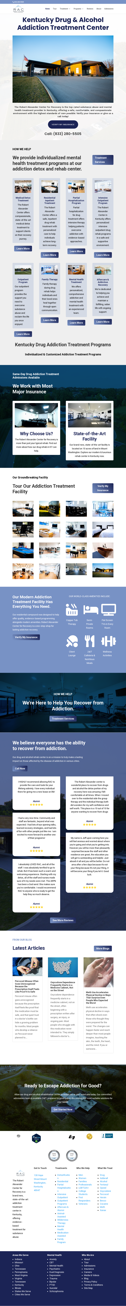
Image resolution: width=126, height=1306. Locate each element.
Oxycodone (105, 1191)
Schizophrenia (56, 1291)
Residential (62, 1181)
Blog (86, 1278)
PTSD (52, 1285)
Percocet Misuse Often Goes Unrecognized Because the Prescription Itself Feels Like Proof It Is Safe (27, 986)
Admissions (108, 9)
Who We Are (88, 1255)
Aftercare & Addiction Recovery (103, 282)
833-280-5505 (19, 2)
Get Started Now (63, 1109)
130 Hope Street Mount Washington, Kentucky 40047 (40, 1183)
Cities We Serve (22, 1294)
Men (81, 1175)
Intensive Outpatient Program (102, 200)
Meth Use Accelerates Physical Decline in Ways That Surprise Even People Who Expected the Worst (98, 997)
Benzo (103, 1200)
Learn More (23, 248)
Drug (102, 1175)
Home (47, 9)
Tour (55, 9)
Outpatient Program (23, 280)
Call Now (20, 768)
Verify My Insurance (63, 124)
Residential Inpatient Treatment (49, 200)
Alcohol (103, 1181)
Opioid (103, 1188)
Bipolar (52, 1281)
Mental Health (54, 1255)
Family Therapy (49, 279)
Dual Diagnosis (56, 1272)
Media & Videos (91, 1275)
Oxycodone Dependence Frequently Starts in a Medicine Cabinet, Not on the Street (62, 986)
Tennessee (20, 1269)
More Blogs (102, 948)
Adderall (104, 1178)
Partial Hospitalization (64, 1187)
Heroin (103, 1197)
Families (83, 1181)
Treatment (64, 9)
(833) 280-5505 (67, 133)
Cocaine (104, 1204)
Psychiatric (54, 1269)
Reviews (90, 9)
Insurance (89, 1269)
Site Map (88, 1288)
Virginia (18, 1278)
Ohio (17, 1265)
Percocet (104, 1194)
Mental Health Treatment (76, 280)
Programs (77, 9)
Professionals (85, 1184)
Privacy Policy (90, 1281)
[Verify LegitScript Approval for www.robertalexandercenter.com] (36, 1142)
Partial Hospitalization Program (76, 200)
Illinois (18, 1288)
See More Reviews (63, 920)
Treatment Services (101, 159)
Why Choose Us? (36, 433)
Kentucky (19, 1285)
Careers (88, 1272)
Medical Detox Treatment (23, 199)
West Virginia (21, 1275)
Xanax (103, 1210)
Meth (102, 1207)
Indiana (18, 1259)
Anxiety (53, 1259)
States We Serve (23, 1291)
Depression (55, 1275)
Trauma (53, 1278)
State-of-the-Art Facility (89, 436)
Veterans (83, 1204)
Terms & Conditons (93, 1285)
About (98, 9)
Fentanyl (104, 1184)
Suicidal (53, 1288)
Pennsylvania (21, 1272)
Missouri (19, 1262)
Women (82, 1178)
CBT (51, 1262)
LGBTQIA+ (84, 1188)
